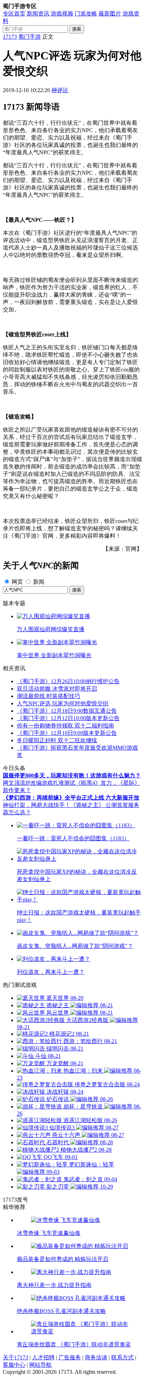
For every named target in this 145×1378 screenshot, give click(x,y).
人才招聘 (43, 1357)
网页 (17, 582)
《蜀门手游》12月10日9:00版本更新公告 (67, 733)
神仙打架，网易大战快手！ (36, 805)
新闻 (38, 582)
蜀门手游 (29, 37)
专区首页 (14, 14)
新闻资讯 (38, 14)
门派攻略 (86, 14)
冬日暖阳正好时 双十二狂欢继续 (57, 740)
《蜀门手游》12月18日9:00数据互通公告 (67, 711)
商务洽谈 (96, 1357)
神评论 (59, 90)
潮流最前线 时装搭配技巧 (48, 696)
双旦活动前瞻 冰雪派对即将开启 (57, 689)
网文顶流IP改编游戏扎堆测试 (39, 783)
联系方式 (122, 1357)
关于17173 (15, 1357)
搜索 (76, 29)
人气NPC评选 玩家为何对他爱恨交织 (62, 703)
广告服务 (69, 1357)
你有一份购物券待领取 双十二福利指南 (65, 726)
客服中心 (14, 1365)
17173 (10, 37)
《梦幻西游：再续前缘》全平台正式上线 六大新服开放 (71, 798)
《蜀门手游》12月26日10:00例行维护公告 (68, 681)
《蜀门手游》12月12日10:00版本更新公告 (68, 718)
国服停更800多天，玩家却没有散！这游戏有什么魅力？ (72, 775)
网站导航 (40, 1365)
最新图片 (110, 14)
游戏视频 (62, 14)
